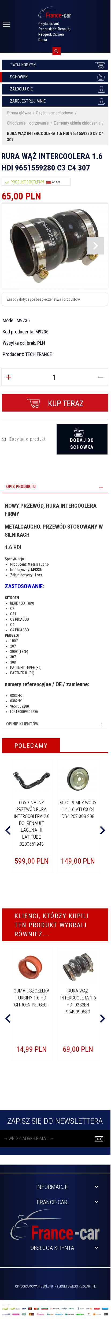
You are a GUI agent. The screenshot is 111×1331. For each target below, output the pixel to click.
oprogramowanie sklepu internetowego (46, 1286)
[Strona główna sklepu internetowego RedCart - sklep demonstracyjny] (54, 14)
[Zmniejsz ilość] (101, 377)
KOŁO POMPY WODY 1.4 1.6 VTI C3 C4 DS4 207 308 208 (78, 809)
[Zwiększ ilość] (9, 377)
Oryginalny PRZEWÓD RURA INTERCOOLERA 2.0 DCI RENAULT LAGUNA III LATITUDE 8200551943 (32, 823)
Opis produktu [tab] (21, 486)
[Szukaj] (56, 51)
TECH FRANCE (38, 354)
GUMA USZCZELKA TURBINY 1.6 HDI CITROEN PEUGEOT (32, 997)
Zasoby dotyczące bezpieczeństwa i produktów (43, 299)
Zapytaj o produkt (27, 439)
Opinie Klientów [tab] (22, 723)
